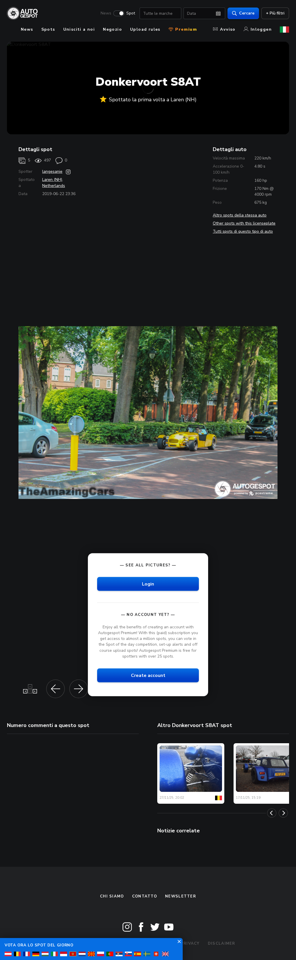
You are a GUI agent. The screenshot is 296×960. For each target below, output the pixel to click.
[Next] (283, 813)
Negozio (112, 29)
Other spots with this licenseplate (244, 223)
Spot (130, 13)
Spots (48, 29)
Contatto (144, 896)
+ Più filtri (275, 13)
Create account (148, 675)
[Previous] (272, 813)
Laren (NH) (52, 179)
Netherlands (53, 185)
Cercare (246, 13)
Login (148, 584)
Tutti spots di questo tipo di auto (243, 231)
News (106, 13)
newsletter (180, 896)
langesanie (52, 171)
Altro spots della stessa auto (240, 215)
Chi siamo (112, 896)
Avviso (227, 29)
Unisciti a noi (79, 29)
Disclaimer (221, 943)
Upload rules (145, 29)
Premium (185, 29)
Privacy (190, 943)
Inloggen (261, 29)
